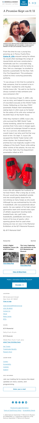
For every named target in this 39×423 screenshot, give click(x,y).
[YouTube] (26, 402)
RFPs (4, 319)
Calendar (33, 4)
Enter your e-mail (19, 389)
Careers (5, 361)
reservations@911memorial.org (12, 305)
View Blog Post (8, 263)
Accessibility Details (29, 410)
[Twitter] (23, 402)
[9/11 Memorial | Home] (10, 3)
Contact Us (6, 311)
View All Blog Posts (19, 272)
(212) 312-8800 (7, 308)
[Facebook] (13, 402)
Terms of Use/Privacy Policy (12, 410)
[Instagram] (19, 402)
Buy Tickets (24, 3)
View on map (7, 301)
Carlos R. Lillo (9, 56)
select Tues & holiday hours (12, 342)
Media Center (7, 316)
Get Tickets (6, 346)
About (5, 313)
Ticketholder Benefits (9, 349)
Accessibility (7, 364)
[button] (34, 3)
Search (30, 4)
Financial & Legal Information (19, 408)
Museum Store (7, 352)
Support (5, 369)
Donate (18, 285)
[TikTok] (16, 402)
